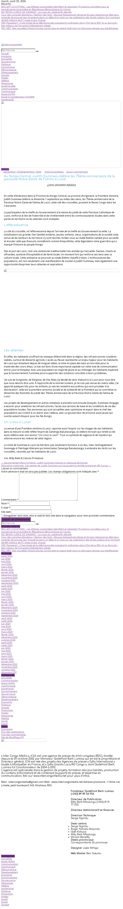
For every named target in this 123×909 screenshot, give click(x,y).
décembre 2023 (9, 637)
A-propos (6, 56)
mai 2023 (6, 651)
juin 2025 (5, 591)
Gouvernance (8, 62)
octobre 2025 (8, 580)
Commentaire (9, 499)
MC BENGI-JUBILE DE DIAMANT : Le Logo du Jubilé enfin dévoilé (36, 12)
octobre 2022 (8, 670)
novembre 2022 (9, 667)
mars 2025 (6, 599)
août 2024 (6, 618)
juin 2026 (5, 559)
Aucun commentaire (77, 172)
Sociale (5, 75)
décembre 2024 (9, 608)
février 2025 (7, 602)
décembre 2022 (9, 664)
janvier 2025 (7, 605)
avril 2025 (6, 597)
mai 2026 (6, 562)
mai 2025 (6, 594)
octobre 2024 (8, 613)
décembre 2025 (9, 575)
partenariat (7, 100)
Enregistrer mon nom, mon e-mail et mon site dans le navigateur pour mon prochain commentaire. (59, 515)
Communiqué (8, 91)
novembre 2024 (9, 610)
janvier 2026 (7, 572)
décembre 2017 (9, 672)
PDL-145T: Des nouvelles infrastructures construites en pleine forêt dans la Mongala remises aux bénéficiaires (59, 28)
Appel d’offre (8, 94)
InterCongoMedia (54, 172)
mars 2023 (6, 656)
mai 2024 (6, 626)
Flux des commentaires (13, 735)
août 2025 (6, 586)
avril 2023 (6, 653)
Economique (8, 67)
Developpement (9, 699)
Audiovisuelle (8, 86)
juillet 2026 (6, 556)
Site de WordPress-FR (12, 737)
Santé (4, 721)
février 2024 (7, 635)
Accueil (5, 54)
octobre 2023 (8, 640)
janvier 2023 (7, 662)
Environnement (9, 691)
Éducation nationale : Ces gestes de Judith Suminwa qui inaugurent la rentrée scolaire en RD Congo (56, 466)
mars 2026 (6, 567)
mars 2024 (6, 632)
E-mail (5, 507)
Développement (9, 73)
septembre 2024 (9, 616)
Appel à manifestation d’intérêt (17, 97)
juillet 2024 (6, 621)
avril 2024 (6, 629)
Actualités (6, 59)
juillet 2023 (6, 645)
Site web (6, 511)
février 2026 (7, 570)
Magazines (7, 83)
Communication (9, 89)
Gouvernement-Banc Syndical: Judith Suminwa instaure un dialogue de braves (44, 463)
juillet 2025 (6, 589)
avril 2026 (6, 564)
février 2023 (7, 659)
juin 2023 (5, 648)
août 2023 (6, 643)
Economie (6, 702)
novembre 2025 (9, 578)
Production (7, 710)
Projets (4, 78)
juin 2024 (5, 624)
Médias (5, 81)
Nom (5, 503)
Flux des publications (12, 732)
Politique (5, 64)
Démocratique (8, 70)
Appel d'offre (8, 683)
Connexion (7, 729)
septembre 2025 (9, 583)
